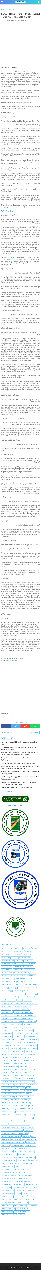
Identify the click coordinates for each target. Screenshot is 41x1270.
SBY (32, 1136)
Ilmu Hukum (17, 1036)
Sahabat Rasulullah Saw (9, 1136)
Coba (20, 994)
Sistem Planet (19, 1151)
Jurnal (4, 1054)
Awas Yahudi (5, 969)
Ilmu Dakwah (6, 1033)
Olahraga (24, 1100)
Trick (3, 1199)
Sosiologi (32, 1160)
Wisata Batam (21, 1208)
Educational (6, 1006)
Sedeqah (4, 1139)
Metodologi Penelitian (28, 1090)
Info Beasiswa (6, 1042)
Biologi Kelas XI (6, 985)
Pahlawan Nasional (19, 1106)
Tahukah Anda (25, 1163)
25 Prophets (14, 948)
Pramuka (12, 1124)
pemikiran (21, 1109)
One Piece (15, 1103)
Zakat (21, 1214)
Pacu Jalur (5, 1106)
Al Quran (15, 954)
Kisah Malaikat (18, 1063)
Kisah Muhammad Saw (8, 1066)
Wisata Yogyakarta (8, 1214)
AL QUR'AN (5, 954)
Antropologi (23, 957)
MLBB (27, 1093)
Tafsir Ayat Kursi (7, 211)
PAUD (12, 1109)
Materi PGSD (31, 1084)
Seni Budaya (29, 1142)
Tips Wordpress (7, 1193)
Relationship (6, 1130)
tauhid (9, 231)
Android (4, 957)
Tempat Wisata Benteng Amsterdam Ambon (16, 787)
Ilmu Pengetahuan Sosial (28, 1039)
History (25, 1027)
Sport (4, 1163)
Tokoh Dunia (26, 1193)
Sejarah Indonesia (27, 1139)
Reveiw (4, 1133)
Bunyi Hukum (22, 988)
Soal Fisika (5, 1157)
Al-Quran (25, 954)
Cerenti (25, 991)
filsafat (4, 1015)
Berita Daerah (6, 979)
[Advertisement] (20, 44)
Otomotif (25, 1103)
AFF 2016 (25, 948)
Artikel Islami (16, 963)
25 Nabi (4, 948)
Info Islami (30, 1042)
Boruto (12, 988)
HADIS (3, 1024)
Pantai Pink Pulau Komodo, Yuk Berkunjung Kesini (18, 763)
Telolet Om (17, 1184)
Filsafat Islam (15, 1015)
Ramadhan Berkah (25, 1127)
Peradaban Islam (7, 1118)
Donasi (27, 1000)
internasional (30, 1045)
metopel (4, 1093)
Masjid (4, 1081)
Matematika (14, 1081)
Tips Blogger (17, 1187)
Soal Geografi (17, 1157)
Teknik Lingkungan (7, 1178)
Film (16, 1012)
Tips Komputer (6, 1190)
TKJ (17, 1193)
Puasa (14, 1127)
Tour (30, 1196)
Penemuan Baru (6, 1115)
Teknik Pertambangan (23, 1181)
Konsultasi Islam (19, 1069)
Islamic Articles (16, 1051)
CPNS (32, 997)
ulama (12, 257)
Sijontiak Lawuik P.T (8, 1148)
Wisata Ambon (18, 1205)
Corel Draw (23, 997)
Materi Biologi (6, 1084)
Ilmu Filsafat (17, 1033)
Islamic (4, 1051)
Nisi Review (14, 1100)
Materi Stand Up (7, 1087)
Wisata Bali (31, 1205)
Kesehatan (16, 1057)
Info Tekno (17, 1045)
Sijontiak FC (29, 1145)
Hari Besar (27, 1024)
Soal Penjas (21, 1160)
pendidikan (31, 1109)
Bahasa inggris (22, 973)
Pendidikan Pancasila (23, 1112)
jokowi (28, 1051)
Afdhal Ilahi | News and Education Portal (26, 1268)
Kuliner (25, 1072)
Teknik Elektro (6, 1172)
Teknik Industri (20, 1172)
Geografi (29, 1021)
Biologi (19, 982)
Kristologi (32, 1069)
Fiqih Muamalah (28, 1015)
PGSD (3, 1124)
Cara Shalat (6, 991)
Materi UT (19, 1087)
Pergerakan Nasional (23, 1118)
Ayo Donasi (17, 969)
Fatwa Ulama (6, 1012)
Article (27, 960)
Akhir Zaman (17, 951)
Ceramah (16, 991)
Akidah (27, 951)
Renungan (17, 1130)
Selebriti (19, 1142)
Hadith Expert (14, 1024)
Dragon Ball (19, 1003)
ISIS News (24, 1048)
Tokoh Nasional (19, 1196)
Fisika (15, 1018)
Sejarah (13, 1139)
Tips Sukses (31, 1190)
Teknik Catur (22, 1169)
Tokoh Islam (6, 1196)
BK (34, 985)
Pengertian (18, 1115)
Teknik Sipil (5, 1184)
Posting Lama (34, 732)
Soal (29, 1151)
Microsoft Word (17, 1093)
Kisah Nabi (23, 1066)
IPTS (3, 1048)
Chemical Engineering (8, 994)
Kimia (15, 1060)
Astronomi (29, 963)
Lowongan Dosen (30, 1075)
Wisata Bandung (7, 1208)
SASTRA (25, 1136)
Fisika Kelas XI (26, 1018)
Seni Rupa (5, 1145)
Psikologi (5, 1127)
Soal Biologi (22, 1154)
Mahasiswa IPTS (6, 1078)
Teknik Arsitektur (7, 1169)
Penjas (30, 1115)
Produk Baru (23, 1124)
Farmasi (14, 1009)
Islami (33, 1048)
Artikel (4, 963)
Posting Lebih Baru (7, 732)
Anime (13, 957)
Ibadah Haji (17, 1030)
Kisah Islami (5, 1063)
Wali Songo (21, 1202)
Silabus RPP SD (6, 1151)
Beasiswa (30, 976)
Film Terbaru (25, 1012)
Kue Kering (15, 1072)
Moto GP (18, 1097)
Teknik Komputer (27, 1175)
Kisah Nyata (5, 1069)
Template (5, 1187)
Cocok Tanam (30, 994)
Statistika (13, 1163)
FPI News (4, 1021)
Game (12, 1021)
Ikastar (28, 1030)
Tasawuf (18, 1166)
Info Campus (18, 1042)
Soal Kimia (29, 1157)
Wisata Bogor (6, 1211)
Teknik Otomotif (7, 1181)
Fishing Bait (5, 1018)
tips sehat (19, 1190)
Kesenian (26, 1057)
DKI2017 (10, 1000)
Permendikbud (6, 1121)
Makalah (18, 1078)
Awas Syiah (26, 966)
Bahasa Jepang (18, 976)
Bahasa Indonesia (7, 973)
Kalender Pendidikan (17, 1054)
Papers (4, 1109)
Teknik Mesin (21, 1178)
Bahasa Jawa (6, 976)
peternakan (29, 1121)
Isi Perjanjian (13, 1048)
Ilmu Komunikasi (30, 1036)
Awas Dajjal (6, 966)
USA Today (11, 1202)
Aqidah (18, 960)
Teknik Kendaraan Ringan (9, 1175)
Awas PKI (16, 966)
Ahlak (34, 948)
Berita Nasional (7, 982)
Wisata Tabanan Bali (21, 1211)
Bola (3, 988)
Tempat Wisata (30, 1184)
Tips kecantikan (31, 1187)
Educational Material (21, 1006)
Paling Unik (32, 1106)
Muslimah (28, 1097)
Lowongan (17, 1075)
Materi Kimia (19, 1084)
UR (3, 1202)
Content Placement (8, 997)
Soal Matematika (7, 1160)
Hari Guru (5, 1027)
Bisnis (26, 985)
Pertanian (18, 1121)
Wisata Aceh (6, 1205)
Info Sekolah (6, 1045)
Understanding (27, 1199)
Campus (33, 988)
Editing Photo (31, 1003)
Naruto (4, 1100)
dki (3, 1000)
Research (28, 1130)
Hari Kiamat (15, 1027)
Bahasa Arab (28, 969)
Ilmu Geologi (30, 1033)
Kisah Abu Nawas (27, 1060)
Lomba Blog (5, 1075)
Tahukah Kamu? (6, 1166)
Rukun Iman (22, 1133)
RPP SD (13, 1133)
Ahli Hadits (5, 951)
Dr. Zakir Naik (6, 1003)
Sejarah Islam (6, 1142)
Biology (18, 985)
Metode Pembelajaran (9, 1090)
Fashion (24, 1009)
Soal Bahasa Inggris (8, 1154)
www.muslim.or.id (11, 660)
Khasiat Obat (6, 1060)
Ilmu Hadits (5, 1036)
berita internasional (22, 979)
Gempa (21, 1021)
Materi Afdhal (27, 1081)
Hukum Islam (5, 1030)
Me (27, 1087)
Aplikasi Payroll (7, 960)
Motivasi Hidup (6, 1097)
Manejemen (30, 1078)
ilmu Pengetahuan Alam (9, 1039)
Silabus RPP (22, 1148)
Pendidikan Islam (7, 1112)
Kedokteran (31, 1054)
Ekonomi (4, 1009)
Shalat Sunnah (16, 1145)
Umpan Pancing (13, 1199)
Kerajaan (5, 1057)
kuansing (4, 1072)
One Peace (5, 1103)
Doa (19, 1000)
